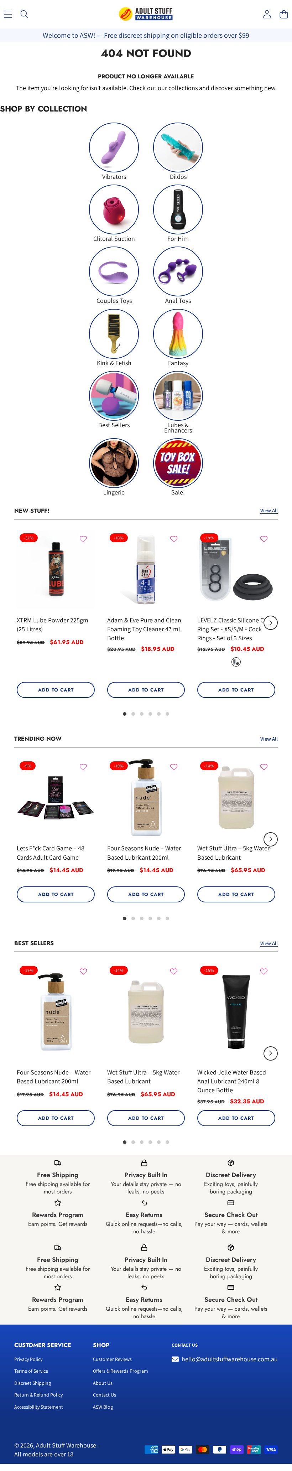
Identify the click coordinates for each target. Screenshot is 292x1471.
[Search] (25, 14)
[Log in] (267, 14)
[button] (284, 14)
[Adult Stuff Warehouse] (146, 14)
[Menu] (8, 14)
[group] (114, 151)
